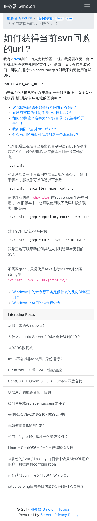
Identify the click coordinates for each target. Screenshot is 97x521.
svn (69, 18)
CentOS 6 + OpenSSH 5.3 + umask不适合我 (45, 381)
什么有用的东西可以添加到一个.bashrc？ (45, 134)
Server (45, 514)
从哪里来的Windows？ (26, 325)
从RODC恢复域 (20, 347)
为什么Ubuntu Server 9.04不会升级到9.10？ (44, 336)
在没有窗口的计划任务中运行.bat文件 (42, 112)
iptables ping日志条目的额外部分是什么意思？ (46, 486)
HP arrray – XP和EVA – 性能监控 (35, 370)
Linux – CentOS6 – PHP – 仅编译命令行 (40, 447)
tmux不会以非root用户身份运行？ (35, 359)
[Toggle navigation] (87, 6)
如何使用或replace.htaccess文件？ (36, 403)
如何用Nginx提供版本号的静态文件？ (38, 436)
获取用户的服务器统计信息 (29, 392)
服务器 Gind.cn (19, 6)
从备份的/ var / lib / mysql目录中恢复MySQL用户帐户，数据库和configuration (48, 461)
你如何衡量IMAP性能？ (27, 425)
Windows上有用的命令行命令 (36, 302)
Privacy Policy (66, 514)
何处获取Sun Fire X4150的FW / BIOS (38, 475)
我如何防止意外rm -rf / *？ (34, 129)
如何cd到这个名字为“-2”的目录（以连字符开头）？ (48, 121)
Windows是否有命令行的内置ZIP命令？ (44, 107)
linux (60, 18)
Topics (64, 509)
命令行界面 (45, 18)
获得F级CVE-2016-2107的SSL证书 (36, 414)
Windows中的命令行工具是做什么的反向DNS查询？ (51, 294)
